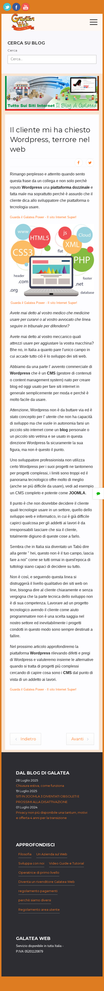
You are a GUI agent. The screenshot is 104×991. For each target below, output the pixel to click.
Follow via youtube (26, 7)
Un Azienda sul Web (51, 854)
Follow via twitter (7, 7)
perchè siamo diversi (34, 900)
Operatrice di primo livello (38, 872)
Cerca (12, 50)
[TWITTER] (90, 162)
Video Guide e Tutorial (66, 863)
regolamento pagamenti (38, 891)
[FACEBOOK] (78, 162)
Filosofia (24, 854)
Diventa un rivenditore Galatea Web (46, 882)
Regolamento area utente (39, 909)
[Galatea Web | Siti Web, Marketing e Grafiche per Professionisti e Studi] (23, 22)
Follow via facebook (16, 7)
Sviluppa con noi (31, 863)
